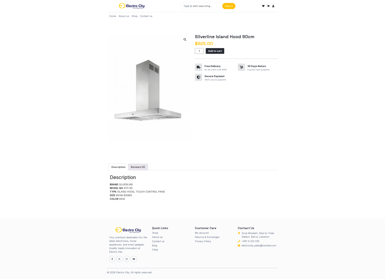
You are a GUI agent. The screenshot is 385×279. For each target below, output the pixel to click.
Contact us (146, 16)
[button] (185, 39)
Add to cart (215, 50)
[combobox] (201, 6)
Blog (154, 245)
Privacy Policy (203, 241)
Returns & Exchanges (207, 237)
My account (202, 232)
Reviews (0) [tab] (138, 167)
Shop (134, 16)
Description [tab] (118, 167)
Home (112, 16)
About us (124, 16)
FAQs (155, 249)
